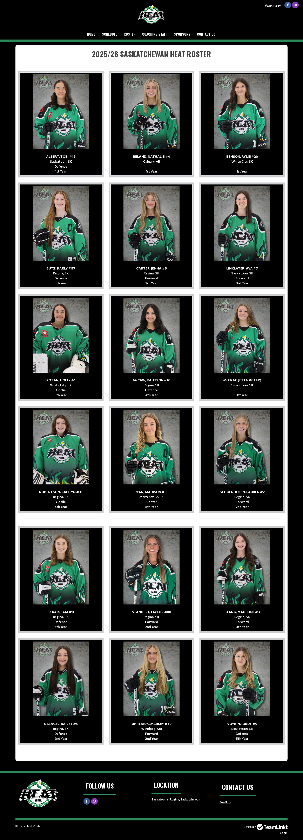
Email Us (225, 802)
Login (284, 832)
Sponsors (182, 34)
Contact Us (206, 34)
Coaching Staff (154, 34)
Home (91, 34)
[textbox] (151, 54)
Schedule (109, 34)
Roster (130, 34)
